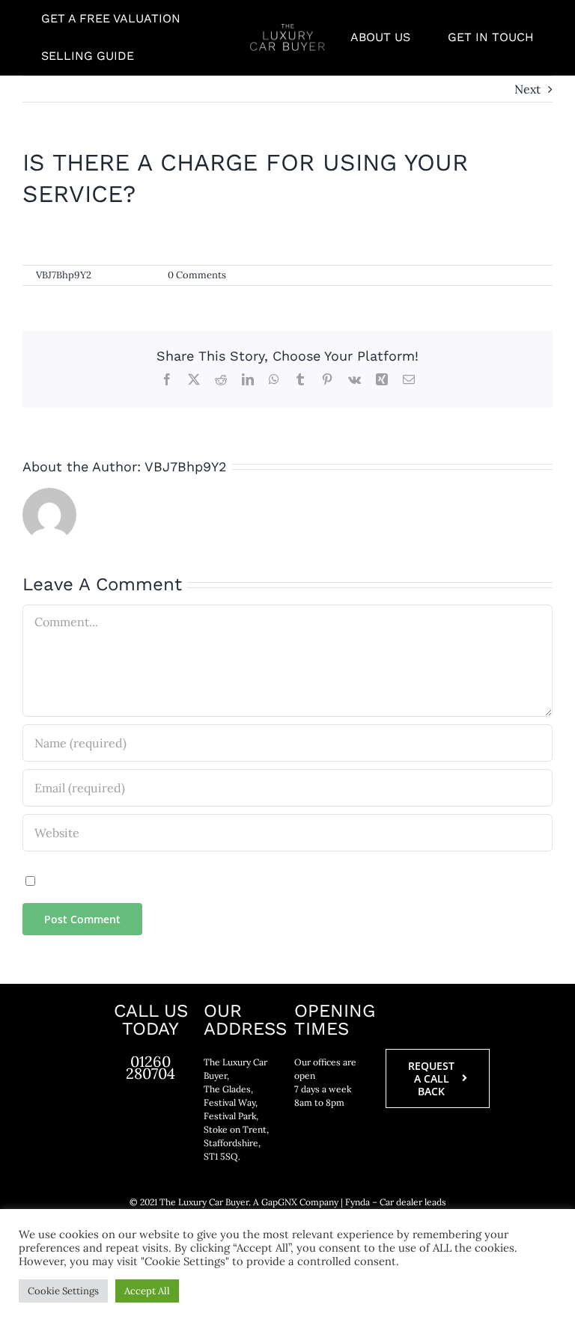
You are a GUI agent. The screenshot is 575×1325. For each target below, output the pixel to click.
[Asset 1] (287, 29)
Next (527, 89)
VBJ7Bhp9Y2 (63, 275)
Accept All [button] (147, 1291)
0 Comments (197, 275)
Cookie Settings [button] (63, 1291)
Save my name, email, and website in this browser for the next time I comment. (256, 879)
